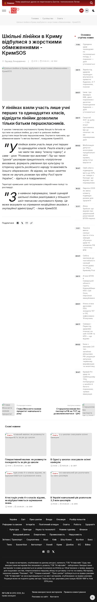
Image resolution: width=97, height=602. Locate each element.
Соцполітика (33, 539)
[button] (91, 3)
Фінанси (83, 529)
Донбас (70, 544)
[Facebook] (18, 223)
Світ (23, 519)
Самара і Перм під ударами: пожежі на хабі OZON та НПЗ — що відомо (89, 331)
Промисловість (57, 534)
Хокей (49, 544)
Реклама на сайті (40, 597)
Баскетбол (21, 544)
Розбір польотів (77, 519)
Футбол (80, 539)
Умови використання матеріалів (47, 592)
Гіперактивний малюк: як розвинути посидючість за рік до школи (25, 461)
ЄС (79, 544)
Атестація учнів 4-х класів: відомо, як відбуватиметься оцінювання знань (25, 500)
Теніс (9, 544)
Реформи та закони (12, 524)
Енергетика (39, 534)
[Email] (27, 223)
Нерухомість (75, 534)
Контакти (54, 597)
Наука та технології (45, 529)
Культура (14, 529)
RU (87, 10)
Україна (13, 519)
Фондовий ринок (21, 534)
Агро (45, 539)
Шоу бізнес (66, 539)
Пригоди (27, 529)
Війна (87, 544)
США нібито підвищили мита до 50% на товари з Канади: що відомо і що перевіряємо (89, 175)
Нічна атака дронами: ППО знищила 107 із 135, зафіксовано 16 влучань (88, 311)
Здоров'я (90, 524)
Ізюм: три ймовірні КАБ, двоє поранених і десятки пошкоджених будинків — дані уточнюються (89, 102)
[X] (22, 223)
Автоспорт (36, 544)
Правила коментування (75, 592)
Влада (49, 519)
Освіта (60, 18)
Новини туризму (67, 529)
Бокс (90, 539)
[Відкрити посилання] (31, 223)
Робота (77, 524)
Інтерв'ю (30, 524)
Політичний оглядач (49, 524)
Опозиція (60, 519)
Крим (59, 544)
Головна (35, 18)
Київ (54, 539)
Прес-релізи (36, 519)
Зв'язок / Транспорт (12, 539)
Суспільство (47, 18)
